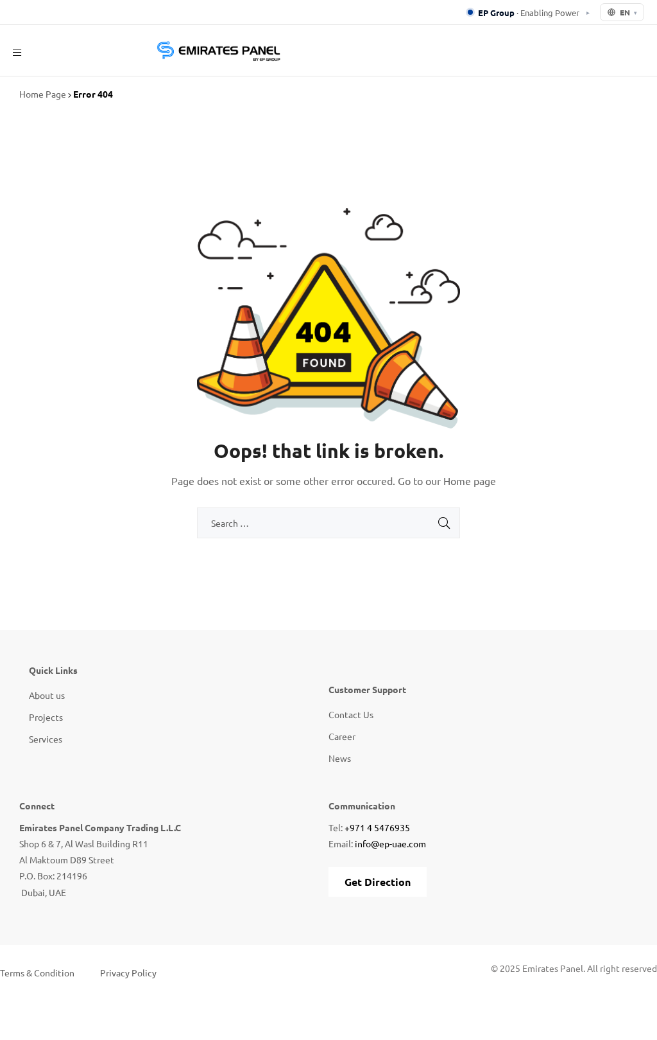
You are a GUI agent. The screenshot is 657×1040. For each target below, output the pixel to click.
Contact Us (350, 714)
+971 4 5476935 (377, 827)
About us (47, 695)
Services (45, 739)
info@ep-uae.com (390, 843)
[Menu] (17, 50)
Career (341, 736)
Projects (46, 717)
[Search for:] (328, 523)
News (339, 758)
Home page (469, 480)
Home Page (42, 94)
